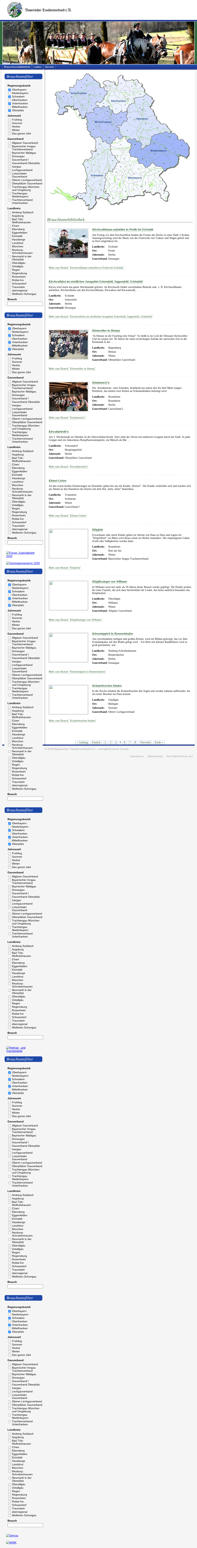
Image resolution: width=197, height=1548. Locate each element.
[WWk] (11, 1542)
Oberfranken (19, 99)
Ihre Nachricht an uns (180, 756)
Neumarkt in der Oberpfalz (22, 258)
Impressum (137, 756)
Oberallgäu (18, 262)
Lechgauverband (22, 170)
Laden (37, 66)
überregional (19, 290)
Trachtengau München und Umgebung (25, 188)
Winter (16, 130)
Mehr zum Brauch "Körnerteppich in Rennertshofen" (77, 671)
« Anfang (82, 742)
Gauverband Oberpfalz (26, 163)
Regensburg (19, 273)
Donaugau (18, 156)
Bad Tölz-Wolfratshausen (21, 221)
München (17, 246)
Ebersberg (18, 229)
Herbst (16, 126)
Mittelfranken (20, 106)
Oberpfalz (18, 110)
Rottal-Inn (18, 280)
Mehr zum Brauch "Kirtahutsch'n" (67, 417)
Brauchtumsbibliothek (17, 66)
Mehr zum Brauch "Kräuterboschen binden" (72, 720)
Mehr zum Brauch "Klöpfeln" (65, 567)
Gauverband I (20, 159)
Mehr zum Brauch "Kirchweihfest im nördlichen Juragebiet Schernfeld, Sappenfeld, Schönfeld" (101, 316)
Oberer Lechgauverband (27, 179)
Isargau (16, 166)
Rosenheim (19, 276)
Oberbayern (19, 89)
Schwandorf (19, 283)
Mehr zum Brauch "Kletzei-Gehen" (68, 515)
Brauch (12, 299)
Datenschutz (155, 756)
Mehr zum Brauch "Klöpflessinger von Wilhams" (75, 619)
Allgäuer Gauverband (25, 142)
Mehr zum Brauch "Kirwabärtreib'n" (68, 466)
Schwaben (18, 96)
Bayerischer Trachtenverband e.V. (75, 749)
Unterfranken (20, 103)
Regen (16, 269)
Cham (15, 225)
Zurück (96, 742)
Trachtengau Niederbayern (20, 195)
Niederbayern (20, 93)
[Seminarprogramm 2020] (23, 563)
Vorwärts (145, 742)
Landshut (17, 242)
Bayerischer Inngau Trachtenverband (24, 148)
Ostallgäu (17, 266)
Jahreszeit (14, 115)
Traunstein (18, 287)
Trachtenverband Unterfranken (22, 201)
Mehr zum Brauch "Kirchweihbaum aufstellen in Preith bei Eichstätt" (86, 267)
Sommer (17, 123)
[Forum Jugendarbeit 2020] (23, 556)
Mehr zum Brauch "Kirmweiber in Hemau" (72, 368)
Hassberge (18, 239)
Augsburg (18, 215)
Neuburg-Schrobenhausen (22, 251)
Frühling (17, 119)
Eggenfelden (19, 232)
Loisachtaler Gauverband (19, 175)
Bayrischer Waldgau (24, 152)
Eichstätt (17, 236)
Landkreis (14, 208)
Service (49, 66)
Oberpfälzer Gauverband (27, 183)
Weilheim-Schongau (24, 293)
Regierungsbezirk (19, 85)
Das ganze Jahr (21, 133)
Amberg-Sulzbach (23, 212)
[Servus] (12, 1535)
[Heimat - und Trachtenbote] (23, 1051)
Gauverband (16, 138)
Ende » (159, 742)
